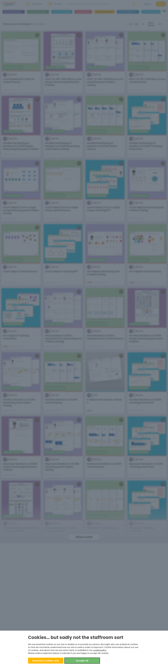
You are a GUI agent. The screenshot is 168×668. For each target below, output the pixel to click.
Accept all (82, 660)
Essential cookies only (45, 660)
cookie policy (99, 650)
